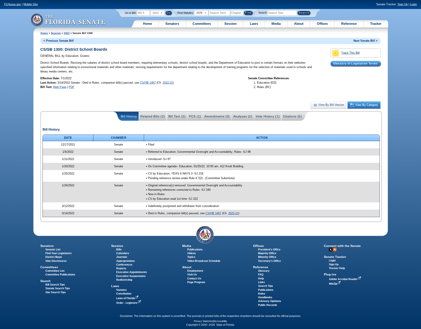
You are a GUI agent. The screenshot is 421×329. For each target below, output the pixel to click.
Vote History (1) (268, 116)
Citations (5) (292, 116)
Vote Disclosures (56, 261)
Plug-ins (330, 274)
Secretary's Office (269, 261)
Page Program (196, 282)
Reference (349, 23)
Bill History (129, 116)
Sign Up (403, 4)
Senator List (53, 249)
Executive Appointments (131, 272)
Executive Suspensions (131, 276)
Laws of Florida (126, 298)
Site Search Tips (55, 292)
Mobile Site (30, 4)
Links (261, 282)
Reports (121, 268)
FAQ (260, 274)
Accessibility (220, 321)
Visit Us (192, 274)
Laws (254, 23)
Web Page (59, 87)
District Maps (53, 257)
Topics (191, 257)
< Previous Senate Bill (58, 40)
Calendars (122, 253)
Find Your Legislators (58, 253)
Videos (191, 253)
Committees (202, 23)
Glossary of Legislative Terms (355, 63)
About (298, 23)
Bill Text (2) (177, 116)
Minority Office (267, 257)
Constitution (123, 293)
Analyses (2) (242, 116)
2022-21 (168, 82)
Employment (195, 271)
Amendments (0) (217, 116)
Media (276, 23)
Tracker (376, 23)
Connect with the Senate (342, 246)
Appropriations (125, 261)
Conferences (124, 264)
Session (230, 23)
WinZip (333, 283)
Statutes (121, 290)
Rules (261, 293)
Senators (172, 23)
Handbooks (265, 297)
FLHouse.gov (12, 4)
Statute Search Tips (57, 288)
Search (262, 12)
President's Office (269, 249)
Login (413, 4)
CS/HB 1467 (148, 82)
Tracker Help (337, 268)
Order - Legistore (127, 303)
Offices (322, 23)
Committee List (54, 271)
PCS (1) (195, 116)
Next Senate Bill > (365, 40)
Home (147, 23)
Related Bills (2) (152, 116)
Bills (119, 249)
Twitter (330, 249)
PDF (71, 87)
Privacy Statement (203, 321)
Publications (195, 249)
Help (261, 278)
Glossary (263, 271)
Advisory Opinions (269, 301)
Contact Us (194, 278)
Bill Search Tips (55, 284)
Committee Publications (60, 274)
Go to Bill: (130, 13)
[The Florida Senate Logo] (67, 19)
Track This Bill (350, 52)
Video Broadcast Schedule (203, 261)
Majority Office (267, 253)
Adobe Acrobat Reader (343, 279)
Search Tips (265, 286)
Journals (121, 257)
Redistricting (124, 280)
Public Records (267, 305)
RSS (335, 249)
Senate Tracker (335, 257)
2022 (67, 33)
